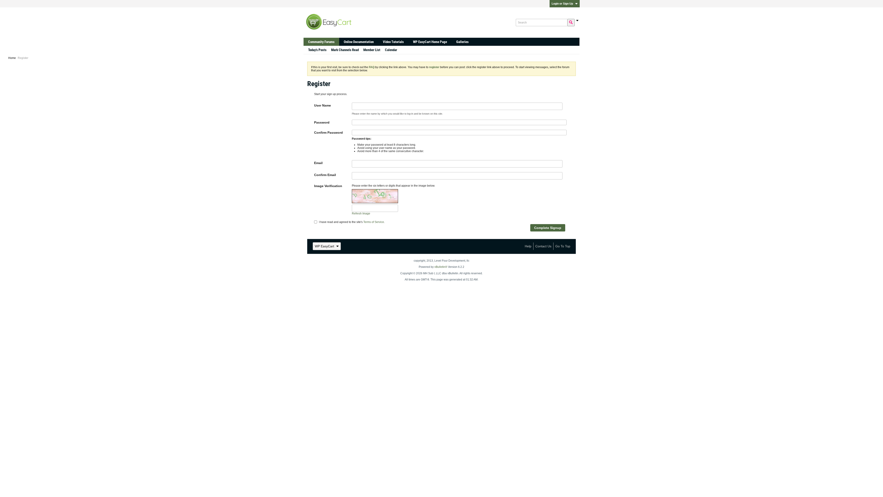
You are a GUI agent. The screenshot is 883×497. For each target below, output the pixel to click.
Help (528, 246)
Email (318, 163)
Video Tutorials (393, 42)
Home (12, 58)
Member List (371, 50)
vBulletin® (440, 267)
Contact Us (543, 246)
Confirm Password (328, 132)
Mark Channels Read (345, 50)
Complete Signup (547, 228)
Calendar (391, 50)
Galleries (462, 42)
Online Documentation (359, 42)
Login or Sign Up (562, 3)
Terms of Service (373, 222)
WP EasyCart (324, 246)
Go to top (562, 246)
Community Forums (321, 42)
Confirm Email (325, 175)
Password (322, 122)
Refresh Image (361, 213)
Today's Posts (317, 50)
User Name (322, 105)
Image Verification (328, 186)
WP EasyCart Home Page (430, 42)
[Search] (571, 22)
